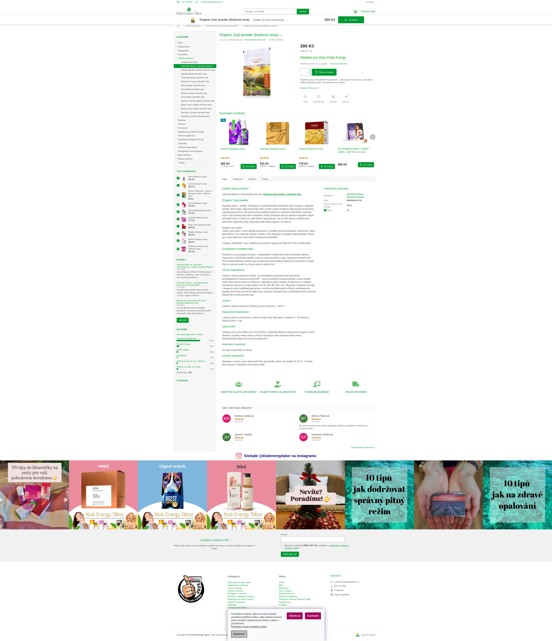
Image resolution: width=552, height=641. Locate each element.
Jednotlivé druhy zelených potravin (197, 66)
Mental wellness (185, 159)
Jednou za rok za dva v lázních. (191, 361)
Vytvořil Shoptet (368, 634)
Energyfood (183, 50)
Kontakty (283, 605)
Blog (281, 585)
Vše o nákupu (285, 591)
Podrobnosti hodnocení (255, 40)
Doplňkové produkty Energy (190, 139)
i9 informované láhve (187, 147)
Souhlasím (313, 616)
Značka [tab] (265, 179)
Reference (283, 588)
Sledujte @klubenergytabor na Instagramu (280, 456)
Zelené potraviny (185, 58)
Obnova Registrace (236, 602)
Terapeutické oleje (189, 62)
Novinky (181, 124)
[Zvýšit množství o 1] (310, 70)
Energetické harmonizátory (190, 151)
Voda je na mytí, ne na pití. (189, 367)
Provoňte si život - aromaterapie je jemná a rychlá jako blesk (192, 284)
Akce (180, 43)
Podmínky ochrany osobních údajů (249, 626)
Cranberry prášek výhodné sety (195, 116)
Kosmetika (183, 54)
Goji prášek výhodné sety (192, 89)
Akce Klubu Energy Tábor (239, 582)
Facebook (338, 590)
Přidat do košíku (326, 72)
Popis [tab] (224, 179)
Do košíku (353, 20)
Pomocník (182, 128)
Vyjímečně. (182, 355)
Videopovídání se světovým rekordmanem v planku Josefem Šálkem (195, 266)
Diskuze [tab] (252, 179)
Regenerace (183, 46)
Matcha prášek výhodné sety (194, 93)
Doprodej (182, 143)
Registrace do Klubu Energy (191, 132)
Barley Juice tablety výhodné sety (196, 105)
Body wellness (184, 155)
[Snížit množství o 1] (310, 74)
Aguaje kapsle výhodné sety (194, 74)
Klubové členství (286, 593)
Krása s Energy (235, 588)
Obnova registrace (186, 135)
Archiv (182, 320)
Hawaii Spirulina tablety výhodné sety (198, 70)
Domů (281, 582)
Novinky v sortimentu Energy (241, 596)
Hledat (303, 11)
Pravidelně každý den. (187, 338)
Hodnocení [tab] (238, 179)
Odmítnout (294, 616)
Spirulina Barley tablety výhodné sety (198, 101)
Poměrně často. (184, 344)
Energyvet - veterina (237, 593)
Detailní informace (308, 88)
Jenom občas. (183, 350)
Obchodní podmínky (288, 596)
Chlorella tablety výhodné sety (194, 77)
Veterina (182, 120)
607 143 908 (340, 586)
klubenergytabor (341, 594)
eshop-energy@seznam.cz (346, 582)
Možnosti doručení (338, 64)
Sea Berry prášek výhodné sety (195, 112)
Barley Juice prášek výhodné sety (196, 108)
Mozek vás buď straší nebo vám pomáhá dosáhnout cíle (191, 302)
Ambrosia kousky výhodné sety (195, 81)
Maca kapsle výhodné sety (193, 85)
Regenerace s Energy (238, 585)
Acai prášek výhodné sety (192, 97)
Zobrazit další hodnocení (362, 447)
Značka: (276, 40)
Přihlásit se (290, 554)
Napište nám (285, 602)
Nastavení (239, 634)
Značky (181, 163)
